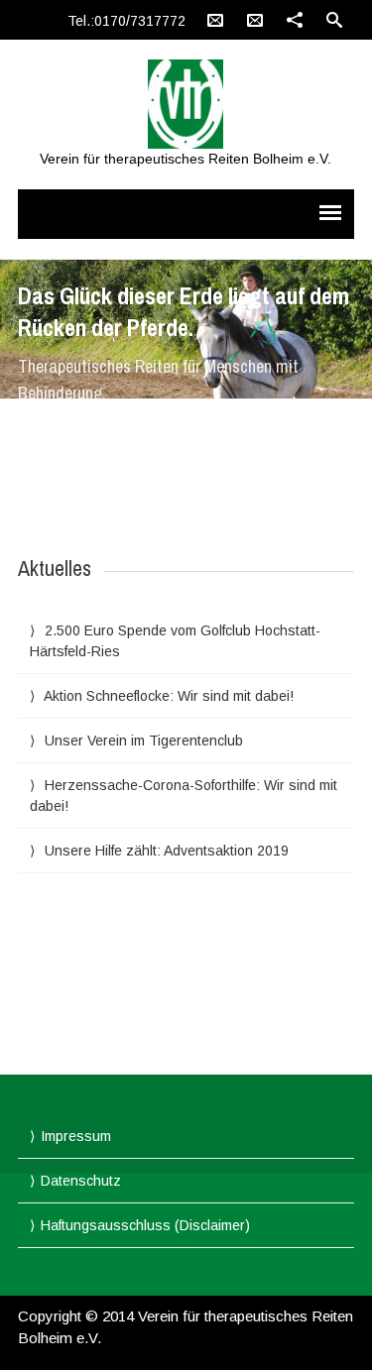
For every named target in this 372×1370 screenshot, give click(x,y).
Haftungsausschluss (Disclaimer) (145, 1225)
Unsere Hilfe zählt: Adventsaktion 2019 (167, 850)
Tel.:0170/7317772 (126, 21)
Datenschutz (81, 1181)
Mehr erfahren (89, 429)
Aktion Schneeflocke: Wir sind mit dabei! (169, 696)
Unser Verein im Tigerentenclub (144, 740)
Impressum (76, 1136)
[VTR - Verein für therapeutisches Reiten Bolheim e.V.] (185, 104)
